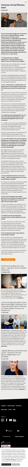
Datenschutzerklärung (11, 459)
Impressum (19, 406)
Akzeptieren (6, 464)
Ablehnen (15, 464)
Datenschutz (4, 409)
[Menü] (26, 2)
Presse (10, 409)
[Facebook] (6, 420)
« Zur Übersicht (8, 259)
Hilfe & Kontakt (11, 406)
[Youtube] (10, 420)
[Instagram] (2, 420)
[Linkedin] (14, 420)
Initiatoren (3, 406)
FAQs (14, 409)
